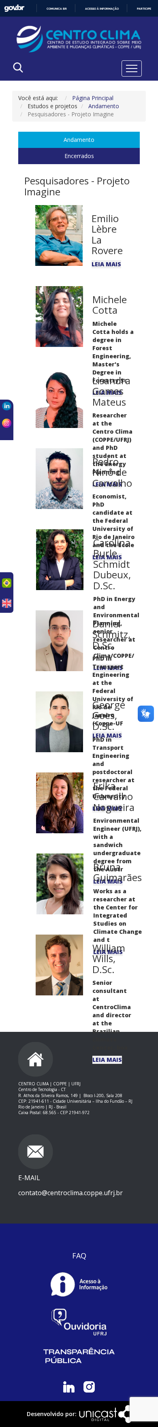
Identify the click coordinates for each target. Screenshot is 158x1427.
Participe (144, 9)
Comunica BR (57, 9)
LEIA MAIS (106, 264)
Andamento (79, 139)
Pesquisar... (41, 88)
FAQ (79, 1255)
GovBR (14, 8)
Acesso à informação (102, 9)
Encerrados (79, 156)
